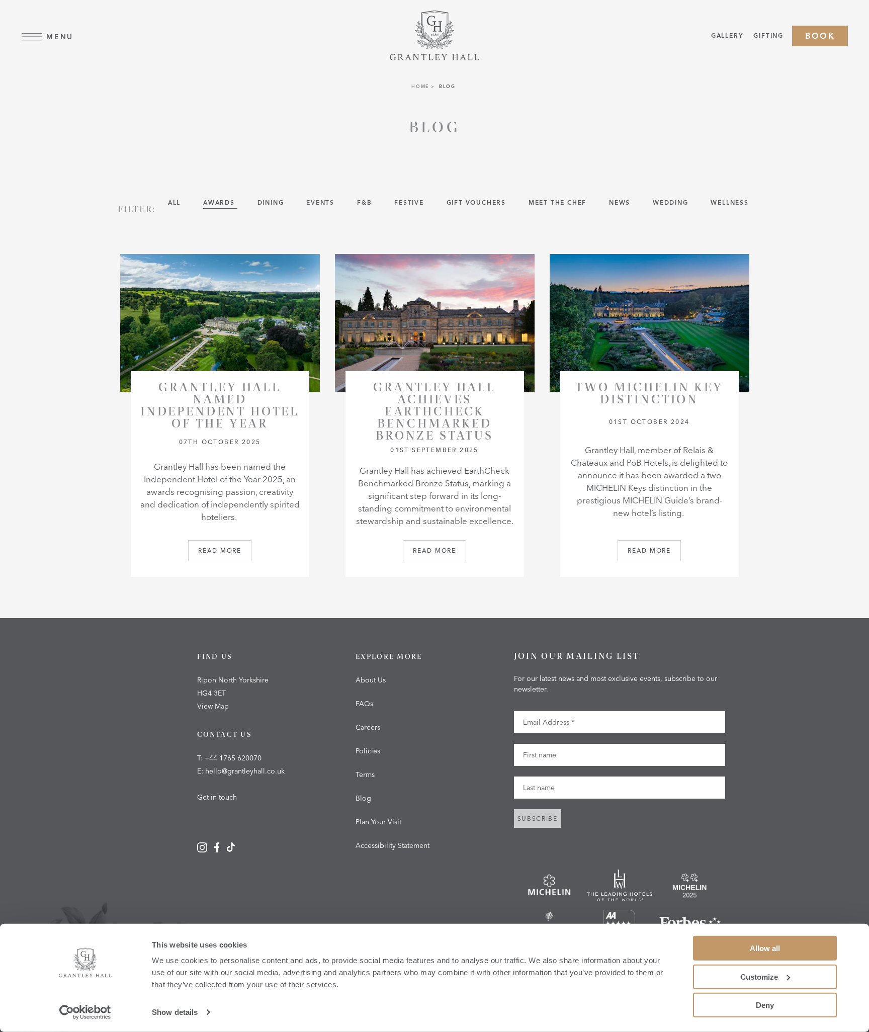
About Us (371, 679)
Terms (365, 774)
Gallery (727, 35)
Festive (410, 202)
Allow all (765, 948)
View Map (213, 706)
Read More (219, 550)
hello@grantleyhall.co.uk (245, 771)
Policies (368, 750)
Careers (368, 727)
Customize (759, 976)
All (175, 202)
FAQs (364, 703)
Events (321, 202)
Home (420, 86)
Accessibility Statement (392, 845)
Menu (59, 36)
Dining (272, 202)
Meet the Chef (559, 202)
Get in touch (217, 797)
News (621, 202)
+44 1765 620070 (233, 757)
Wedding (671, 202)
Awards (220, 202)
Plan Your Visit (378, 821)
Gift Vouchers (477, 202)
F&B (365, 202)
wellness (729, 202)
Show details (175, 1012)
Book (820, 36)
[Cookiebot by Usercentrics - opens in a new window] (85, 1012)
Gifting (768, 35)
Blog (363, 798)
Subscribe (537, 818)
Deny (765, 1005)
